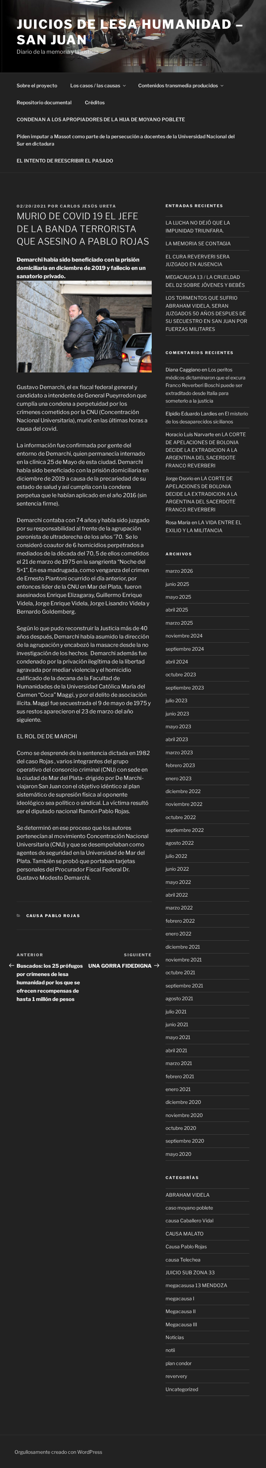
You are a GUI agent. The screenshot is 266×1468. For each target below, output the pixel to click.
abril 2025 (177, 610)
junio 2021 (177, 1024)
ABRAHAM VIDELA (188, 1195)
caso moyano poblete (189, 1208)
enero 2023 (179, 778)
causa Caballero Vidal (189, 1220)
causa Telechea (183, 1260)
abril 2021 (176, 1050)
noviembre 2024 (184, 636)
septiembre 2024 (185, 649)
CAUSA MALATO (185, 1234)
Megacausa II (181, 1311)
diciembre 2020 (183, 1102)
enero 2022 (178, 934)
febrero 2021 (180, 1076)
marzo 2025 (179, 623)
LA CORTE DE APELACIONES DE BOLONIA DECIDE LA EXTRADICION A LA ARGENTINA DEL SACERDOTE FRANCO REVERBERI (206, 449)
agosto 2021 (179, 998)
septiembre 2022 (185, 830)
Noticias (175, 1337)
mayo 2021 (178, 1037)
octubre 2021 (180, 972)
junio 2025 (177, 584)
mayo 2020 (179, 1154)
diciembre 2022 (183, 791)
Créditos (95, 102)
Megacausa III (181, 1324)
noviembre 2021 (184, 959)
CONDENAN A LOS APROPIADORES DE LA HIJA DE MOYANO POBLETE (101, 119)
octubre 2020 (181, 1128)
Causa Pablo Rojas (53, 915)
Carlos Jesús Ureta (88, 206)
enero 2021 (178, 1089)
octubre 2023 (181, 674)
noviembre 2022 (184, 804)
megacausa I (180, 1298)
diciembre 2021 (183, 947)
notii (170, 1350)
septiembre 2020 (185, 1141)
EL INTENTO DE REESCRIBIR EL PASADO (65, 161)
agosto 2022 (180, 843)
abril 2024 (177, 662)
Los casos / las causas (95, 85)
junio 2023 (177, 714)
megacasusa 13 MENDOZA (196, 1285)
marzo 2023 (179, 752)
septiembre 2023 (185, 688)
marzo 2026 (179, 571)
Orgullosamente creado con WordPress (58, 1452)
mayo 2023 (178, 726)
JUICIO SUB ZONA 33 (190, 1272)
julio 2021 (176, 1011)
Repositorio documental (44, 102)
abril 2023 (177, 739)
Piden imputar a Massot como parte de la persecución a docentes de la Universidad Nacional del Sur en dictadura (126, 140)
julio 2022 (176, 856)
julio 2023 (176, 700)
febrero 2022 (180, 921)
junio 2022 (177, 869)
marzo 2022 (179, 908)
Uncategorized (182, 1389)
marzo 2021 (179, 1063)
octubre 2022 (181, 817)
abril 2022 (177, 895)
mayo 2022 (178, 882)
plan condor (179, 1363)
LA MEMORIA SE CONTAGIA (198, 243)
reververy (176, 1376)
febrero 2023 (180, 765)
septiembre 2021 (184, 985)
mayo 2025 (178, 597)
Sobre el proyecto (37, 85)
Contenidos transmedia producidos (178, 85)
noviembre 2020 (184, 1115)
